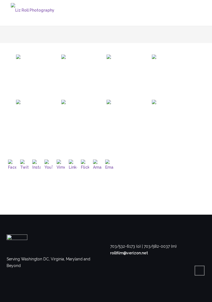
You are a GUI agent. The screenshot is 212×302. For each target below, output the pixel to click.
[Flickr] (85, 164)
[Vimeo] (61, 164)
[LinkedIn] (73, 164)
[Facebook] (12, 164)
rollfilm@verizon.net (129, 253)
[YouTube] (48, 164)
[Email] (109, 164)
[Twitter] (24, 164)
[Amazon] (97, 164)
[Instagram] (36, 164)
